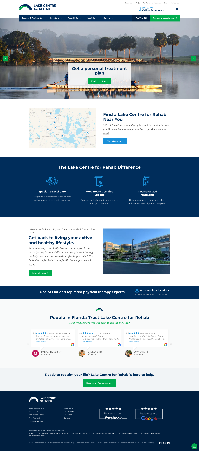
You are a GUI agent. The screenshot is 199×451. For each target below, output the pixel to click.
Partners (128, 3)
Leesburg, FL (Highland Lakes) (49, 433)
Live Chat (194, 446)
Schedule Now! (39, 273)
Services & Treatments (32, 18)
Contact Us (174, 3)
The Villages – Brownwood (81, 433)
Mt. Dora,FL (66, 433)
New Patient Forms (36, 415)
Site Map (151, 442)
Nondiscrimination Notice (130, 442)
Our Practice (69, 411)
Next (171, 344)
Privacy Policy (69, 442)
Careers (106, 18)
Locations (54, 18)
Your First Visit (34, 418)
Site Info (144, 442)
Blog (165, 3)
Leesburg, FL (33, 433)
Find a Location (98, 81)
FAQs (138, 3)
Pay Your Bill (141, 18)
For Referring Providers (152, 3)
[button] (97, 96)
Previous (28, 344)
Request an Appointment (164, 18)
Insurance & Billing (36, 421)
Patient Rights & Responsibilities (108, 442)
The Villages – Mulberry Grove (128, 433)
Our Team (68, 415)
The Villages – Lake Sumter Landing (104, 433)
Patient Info (73, 18)
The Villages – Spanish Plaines (150, 433)
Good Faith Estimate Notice (85, 442)
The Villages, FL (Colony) (37, 435)
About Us (91, 18)
